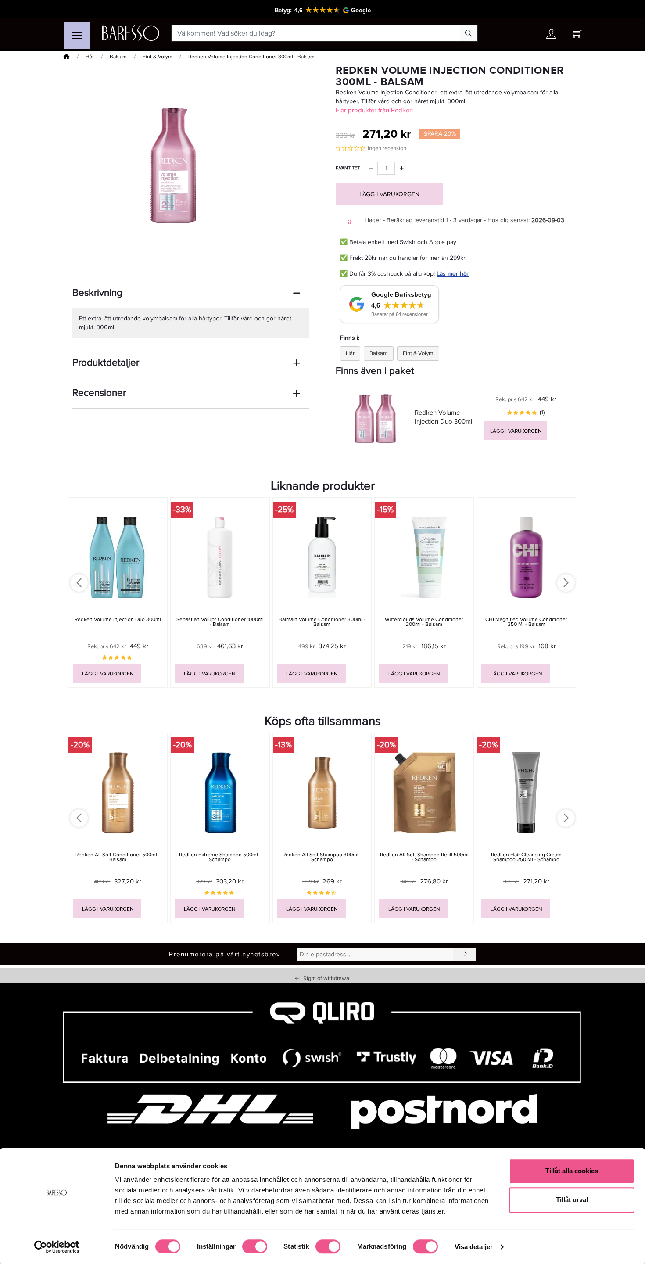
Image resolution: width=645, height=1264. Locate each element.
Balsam (118, 57)
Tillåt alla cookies (571, 1170)
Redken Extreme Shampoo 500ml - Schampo (220, 857)
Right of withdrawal (323, 978)
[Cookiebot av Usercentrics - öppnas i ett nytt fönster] (56, 1246)
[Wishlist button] (526, 33)
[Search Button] (468, 33)
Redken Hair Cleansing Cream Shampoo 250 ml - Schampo (526, 857)
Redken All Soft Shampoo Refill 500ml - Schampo (424, 857)
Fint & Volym (157, 57)
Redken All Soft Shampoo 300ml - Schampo (322, 857)
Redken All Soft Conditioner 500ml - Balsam (117, 857)
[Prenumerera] (464, 954)
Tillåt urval (572, 1199)
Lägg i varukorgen (389, 194)
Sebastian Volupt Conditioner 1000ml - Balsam (220, 622)
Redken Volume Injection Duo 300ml (118, 619)
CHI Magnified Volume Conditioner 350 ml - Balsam (526, 622)
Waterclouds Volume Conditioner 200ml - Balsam (424, 622)
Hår (90, 57)
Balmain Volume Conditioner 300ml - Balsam (322, 622)
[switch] (254, 1246)
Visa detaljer (474, 1246)
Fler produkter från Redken (374, 110)
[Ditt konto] (551, 36)
